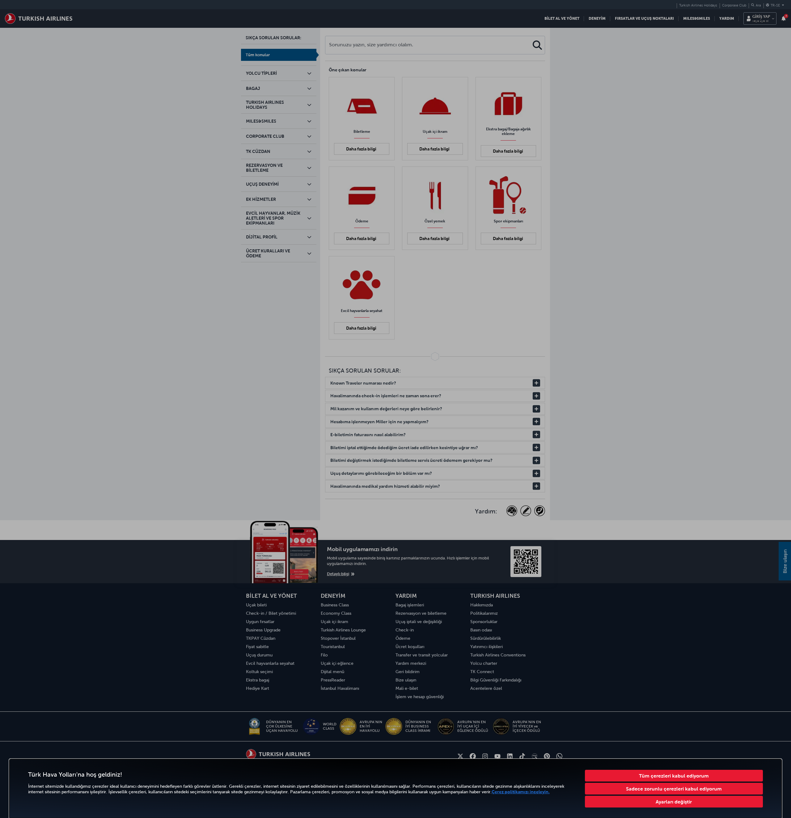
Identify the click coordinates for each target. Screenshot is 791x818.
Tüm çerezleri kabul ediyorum (674, 775)
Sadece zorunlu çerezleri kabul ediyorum (674, 788)
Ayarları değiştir (674, 801)
